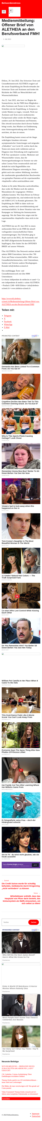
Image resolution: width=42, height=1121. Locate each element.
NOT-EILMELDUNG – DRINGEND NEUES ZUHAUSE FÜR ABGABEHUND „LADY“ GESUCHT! (18, 1068)
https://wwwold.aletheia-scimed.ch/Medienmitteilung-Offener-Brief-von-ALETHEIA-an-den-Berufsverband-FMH (21, 301)
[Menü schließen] (11, 10)
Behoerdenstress (11, 3)
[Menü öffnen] (4, 12)
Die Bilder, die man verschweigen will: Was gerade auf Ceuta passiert (20, 1087)
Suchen (33, 922)
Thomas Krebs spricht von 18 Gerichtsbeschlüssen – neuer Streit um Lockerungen (19, 1081)
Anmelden (6, 1098)
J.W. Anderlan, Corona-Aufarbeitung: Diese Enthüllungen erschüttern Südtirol (17, 1075)
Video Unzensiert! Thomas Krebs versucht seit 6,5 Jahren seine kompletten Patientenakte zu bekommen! (20, 1093)
